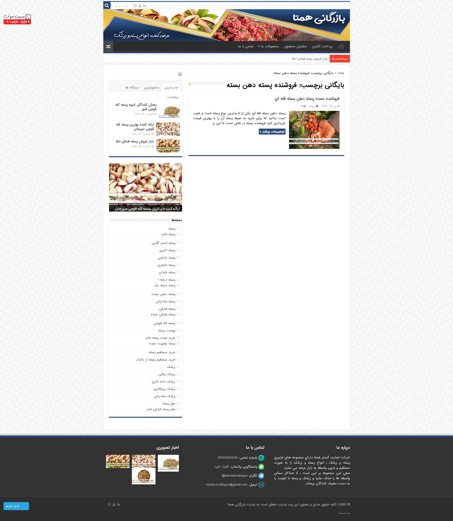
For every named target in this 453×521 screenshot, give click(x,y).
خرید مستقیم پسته (162, 352)
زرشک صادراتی (164, 396)
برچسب (172, 97)
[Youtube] (140, 6)
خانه (341, 46)
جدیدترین (171, 87)
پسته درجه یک (164, 285)
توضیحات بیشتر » (272, 132)
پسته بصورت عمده (162, 343)
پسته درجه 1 (166, 279)
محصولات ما (270, 46)
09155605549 (228, 457)
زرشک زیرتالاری (164, 388)
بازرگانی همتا (237, 504)
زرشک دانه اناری (163, 381)
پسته (312, 106)
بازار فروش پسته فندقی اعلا (310, 58)
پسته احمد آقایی (163, 243)
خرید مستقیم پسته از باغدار (155, 359)
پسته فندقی (167, 308)
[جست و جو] (106, 5)
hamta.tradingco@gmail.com (226, 484)
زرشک (171, 366)
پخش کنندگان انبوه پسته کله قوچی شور (135, 107)
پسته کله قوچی (164, 323)
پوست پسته (166, 330)
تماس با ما (245, 46)
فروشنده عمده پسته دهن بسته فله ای (307, 99)
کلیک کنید (222, 466)
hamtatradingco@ (234, 475)
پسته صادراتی (165, 301)
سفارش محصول (295, 46)
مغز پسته (169, 403)
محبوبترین (151, 87)
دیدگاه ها (132, 87)
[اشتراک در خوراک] (190, 84)
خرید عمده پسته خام (160, 337)
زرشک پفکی (167, 374)
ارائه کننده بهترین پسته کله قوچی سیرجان (135, 126)
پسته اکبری (167, 250)
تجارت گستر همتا (344, 513)
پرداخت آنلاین (322, 46)
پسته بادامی (166, 257)
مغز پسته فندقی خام (161, 409)
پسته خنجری (166, 265)
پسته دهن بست (163, 294)
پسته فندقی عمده (163, 314)
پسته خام (168, 234)
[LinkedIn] (145, 6)
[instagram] (135, 6)
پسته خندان (167, 272)
